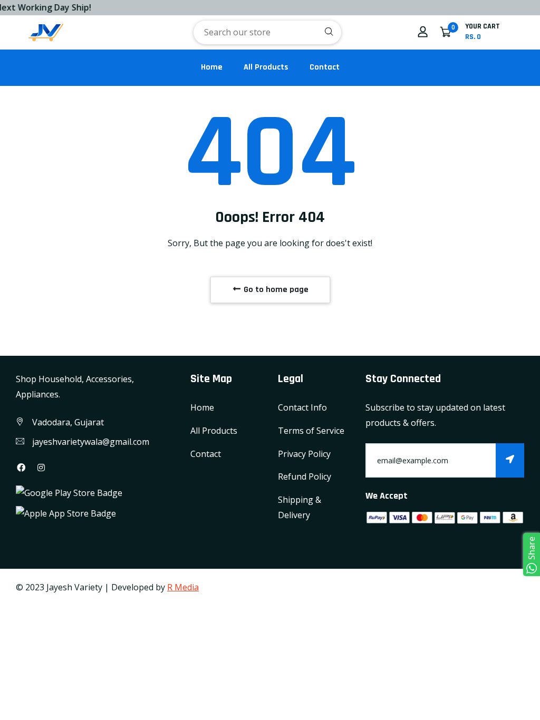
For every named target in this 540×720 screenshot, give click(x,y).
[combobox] (267, 32)
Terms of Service (311, 430)
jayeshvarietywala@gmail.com (90, 441)
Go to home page (275, 289)
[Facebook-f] (21, 467)
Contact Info (302, 407)
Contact (325, 67)
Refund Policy (304, 476)
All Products (266, 67)
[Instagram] (41, 467)
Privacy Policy (304, 454)
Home (212, 67)
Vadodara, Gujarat (68, 422)
